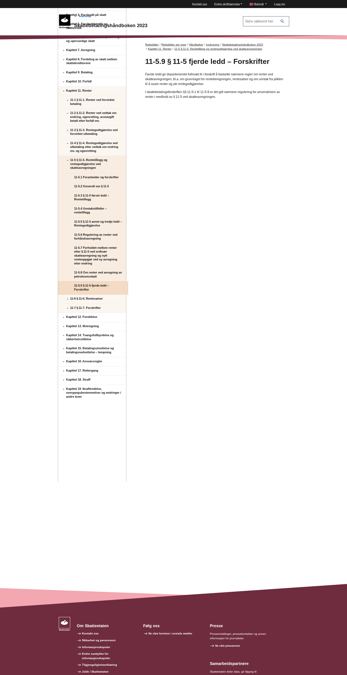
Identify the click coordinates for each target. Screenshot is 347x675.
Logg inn (279, 4)
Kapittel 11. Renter (159, 48)
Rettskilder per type (173, 44)
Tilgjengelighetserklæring (99, 664)
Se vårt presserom (227, 645)
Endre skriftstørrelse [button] (227, 4)
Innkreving (85, 16)
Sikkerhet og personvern (99, 640)
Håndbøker (196, 44)
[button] (258, 4)
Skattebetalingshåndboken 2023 (242, 44)
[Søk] (282, 21)
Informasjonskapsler (96, 647)
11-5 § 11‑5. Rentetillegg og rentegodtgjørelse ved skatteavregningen (218, 48)
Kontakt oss (199, 4)
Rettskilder (152, 44)
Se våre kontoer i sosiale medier (170, 633)
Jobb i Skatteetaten (95, 671)
